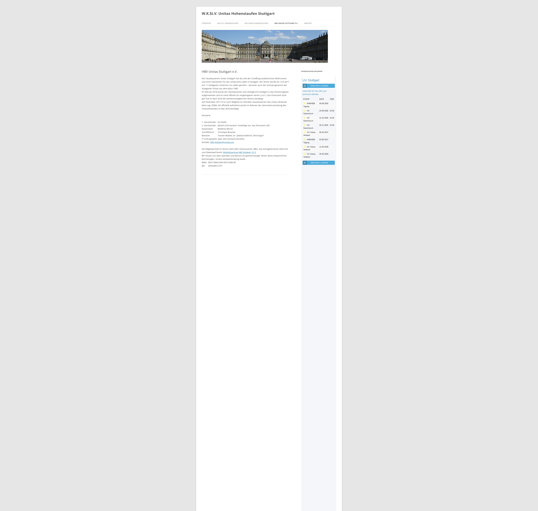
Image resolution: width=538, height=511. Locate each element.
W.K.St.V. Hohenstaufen (227, 23)
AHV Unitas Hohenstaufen (256, 23)
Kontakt (308, 23)
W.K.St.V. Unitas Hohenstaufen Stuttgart (238, 13)
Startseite (206, 23)
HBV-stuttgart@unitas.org (222, 142)
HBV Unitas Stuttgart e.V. (286, 23)
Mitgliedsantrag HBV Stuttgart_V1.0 (239, 152)
